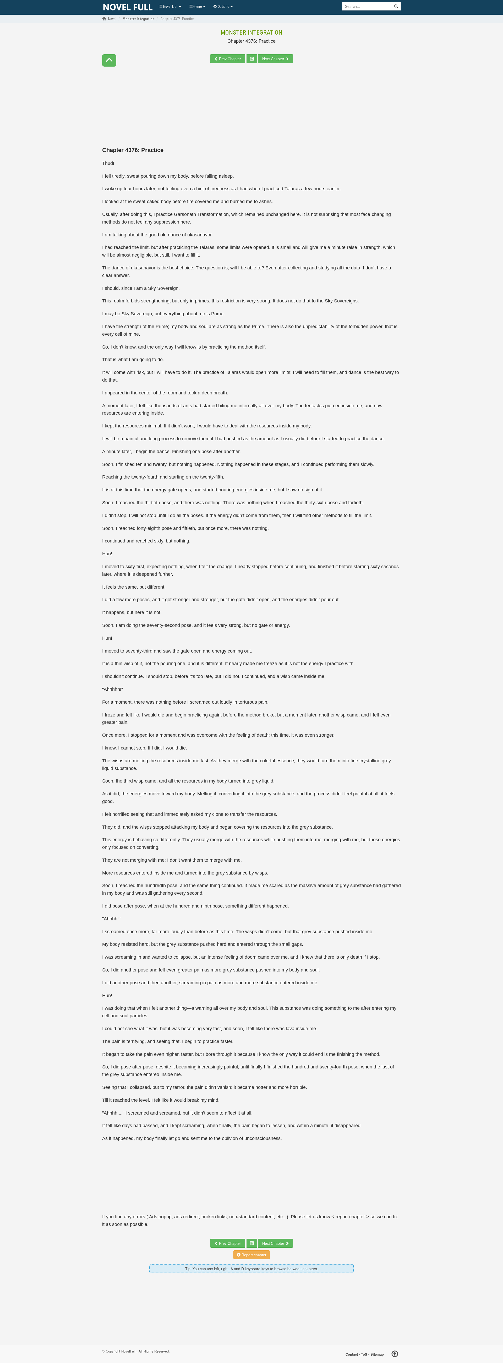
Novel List (170, 6)
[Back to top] (395, 1354)
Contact (352, 1353)
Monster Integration (251, 32)
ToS (364, 1353)
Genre (198, 6)
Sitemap (377, 1353)
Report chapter (253, 1254)
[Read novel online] (128, 7)
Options (223, 6)
